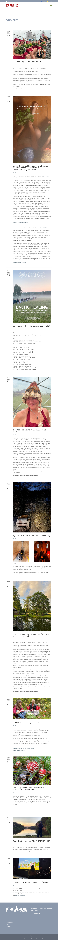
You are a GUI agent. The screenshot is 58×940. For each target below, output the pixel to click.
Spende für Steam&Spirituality (20, 222)
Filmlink (15, 807)
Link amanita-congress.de (19, 750)
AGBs (8, 924)
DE (13, 64)
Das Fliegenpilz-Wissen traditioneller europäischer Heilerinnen (28, 788)
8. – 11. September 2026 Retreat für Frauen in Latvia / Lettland (31, 635)
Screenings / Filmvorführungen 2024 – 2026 (31, 326)
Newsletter (9, 926)
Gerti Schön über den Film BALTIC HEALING (31, 841)
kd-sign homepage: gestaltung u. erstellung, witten (34, 938)
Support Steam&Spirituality (42, 228)
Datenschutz (10, 922)
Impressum (9, 928)
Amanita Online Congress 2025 (26, 722)
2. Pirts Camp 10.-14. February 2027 (28, 61)
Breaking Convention (20, 895)
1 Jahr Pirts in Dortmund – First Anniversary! (32, 535)
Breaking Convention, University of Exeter (31, 882)
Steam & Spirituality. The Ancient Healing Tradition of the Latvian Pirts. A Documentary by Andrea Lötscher (30, 168)
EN (15, 64)
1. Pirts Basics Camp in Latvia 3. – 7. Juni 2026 (30, 431)
